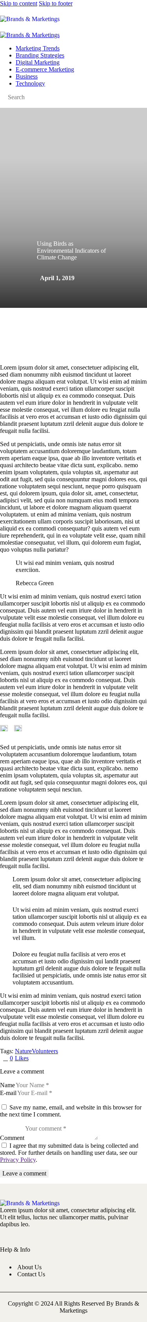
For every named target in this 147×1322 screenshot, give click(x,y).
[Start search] (123, 18)
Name (7, 1085)
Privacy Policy (18, 1159)
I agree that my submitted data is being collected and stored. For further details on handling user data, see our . (69, 1152)
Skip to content (18, 3)
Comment (12, 1137)
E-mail (8, 1093)
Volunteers (45, 1051)
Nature (23, 1051)
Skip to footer (56, 3)
